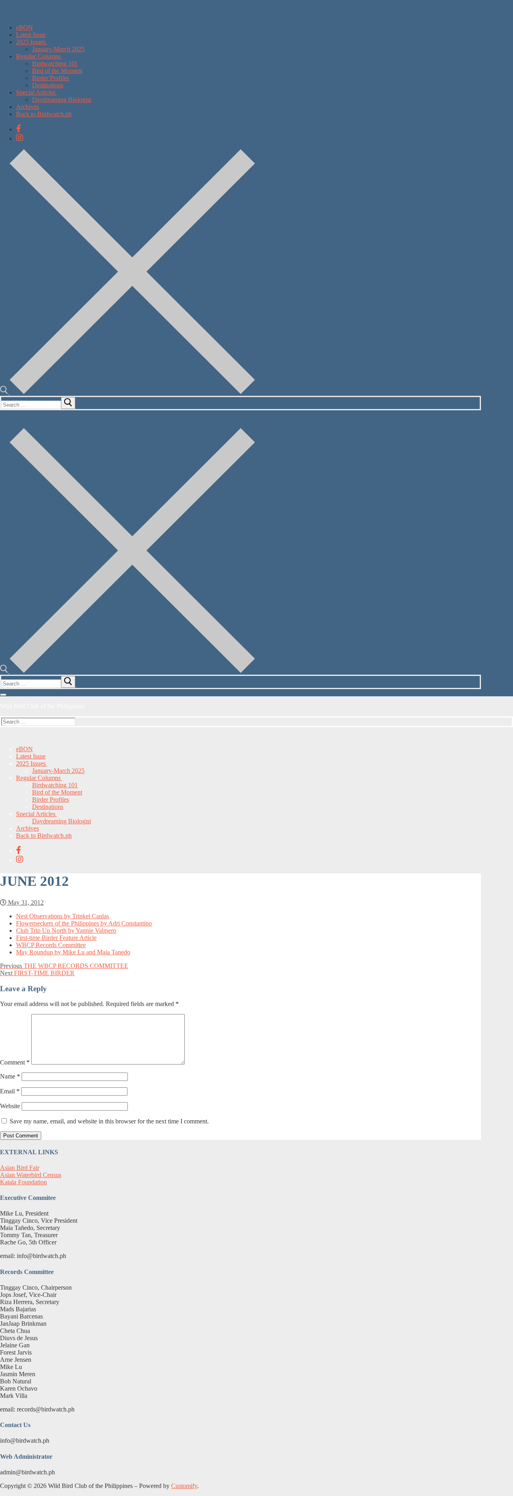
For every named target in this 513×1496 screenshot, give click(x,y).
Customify (184, 1485)
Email (10, 1091)
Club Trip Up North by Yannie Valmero (66, 930)
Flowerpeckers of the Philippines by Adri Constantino (84, 923)
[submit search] (68, 403)
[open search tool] (127, 392)
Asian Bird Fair (19, 1167)
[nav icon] (3, 695)
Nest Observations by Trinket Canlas (62, 916)
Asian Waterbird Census (30, 1174)
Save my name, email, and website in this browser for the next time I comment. (109, 1121)
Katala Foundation (23, 1182)
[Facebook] (18, 128)
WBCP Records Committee (51, 945)
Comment (15, 1062)
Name (10, 1076)
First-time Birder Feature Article (56, 937)
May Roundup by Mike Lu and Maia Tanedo (73, 952)
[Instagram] (19, 137)
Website (10, 1106)
